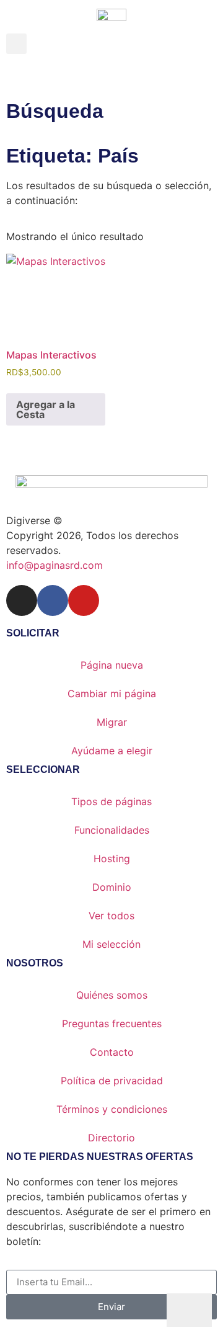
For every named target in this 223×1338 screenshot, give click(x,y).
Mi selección (111, 944)
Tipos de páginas (111, 801)
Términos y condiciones (111, 1109)
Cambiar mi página (112, 693)
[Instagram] (21, 600)
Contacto (112, 1052)
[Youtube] (83, 600)
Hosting (112, 858)
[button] (16, 43)
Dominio (111, 887)
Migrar (112, 722)
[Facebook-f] (52, 600)
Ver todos (111, 915)
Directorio (111, 1137)
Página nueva (112, 665)
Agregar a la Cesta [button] (45, 409)
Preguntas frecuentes (112, 1023)
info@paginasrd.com (54, 565)
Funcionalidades (111, 830)
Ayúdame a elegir (111, 750)
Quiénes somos (111, 995)
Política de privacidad (112, 1080)
